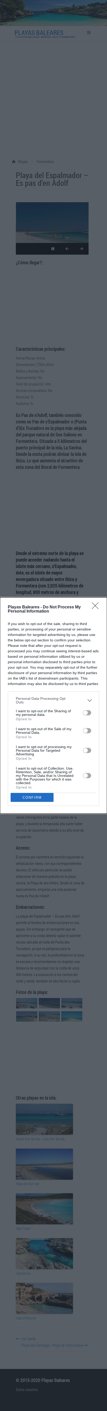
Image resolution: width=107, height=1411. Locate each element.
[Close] (97, 607)
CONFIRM (32, 797)
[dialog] (53, 705)
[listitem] (53, 700)
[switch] (87, 712)
